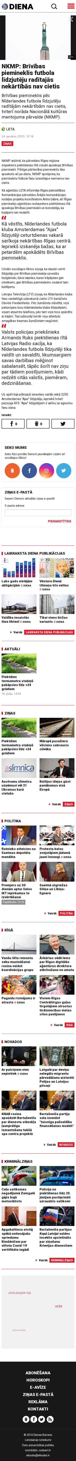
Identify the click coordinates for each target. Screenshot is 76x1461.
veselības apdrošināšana (33, 1316)
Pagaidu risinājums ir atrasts (18, 1000)
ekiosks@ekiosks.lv (38, 1455)
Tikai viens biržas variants (54, 620)
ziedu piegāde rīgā (19, 1292)
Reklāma (38, 1402)
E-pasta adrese (14, 505)
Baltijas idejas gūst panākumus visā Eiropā (55, 785)
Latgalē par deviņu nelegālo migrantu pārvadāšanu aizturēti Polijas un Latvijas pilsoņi (57, 1078)
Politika (12, 821)
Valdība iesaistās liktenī (16, 620)
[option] (38, 37)
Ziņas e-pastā (38, 1394)
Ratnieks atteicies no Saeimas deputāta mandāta (19, 853)
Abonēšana (38, 1373)
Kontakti (38, 1409)
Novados (13, 1042)
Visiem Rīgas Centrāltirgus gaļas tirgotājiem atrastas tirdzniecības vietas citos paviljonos (56, 1006)
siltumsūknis (52, 1334)
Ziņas (7, 143)
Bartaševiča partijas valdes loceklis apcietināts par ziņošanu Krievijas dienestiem (56, 1237)
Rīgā (8, 930)
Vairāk (17, 632)
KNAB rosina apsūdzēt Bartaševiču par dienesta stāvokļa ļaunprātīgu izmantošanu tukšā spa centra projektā (19, 1124)
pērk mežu (36, 1295)
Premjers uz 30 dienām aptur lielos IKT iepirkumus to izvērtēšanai (17, 891)
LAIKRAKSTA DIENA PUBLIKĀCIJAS (34, 553)
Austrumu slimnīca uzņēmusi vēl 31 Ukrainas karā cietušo (17, 787)
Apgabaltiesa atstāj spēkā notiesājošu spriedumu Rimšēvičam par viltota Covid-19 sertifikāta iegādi (17, 1240)
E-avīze (38, 1387)
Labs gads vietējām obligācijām (17, 583)
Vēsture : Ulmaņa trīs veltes (54, 585)
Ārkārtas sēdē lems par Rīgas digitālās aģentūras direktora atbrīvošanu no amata (57, 964)
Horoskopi (38, 1380)
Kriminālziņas (18, 1161)
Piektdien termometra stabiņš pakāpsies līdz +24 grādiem (17, 683)
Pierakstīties (59, 521)
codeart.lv (45, 1450)
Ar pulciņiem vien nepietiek (15, 1072)
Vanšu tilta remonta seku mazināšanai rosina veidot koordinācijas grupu (17, 964)
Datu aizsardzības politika (38, 1445)
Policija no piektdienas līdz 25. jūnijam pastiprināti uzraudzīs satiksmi (55, 1195)
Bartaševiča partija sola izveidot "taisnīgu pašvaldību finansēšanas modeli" (57, 1120)
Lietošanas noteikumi (38, 1439)
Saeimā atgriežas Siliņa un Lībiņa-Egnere (53, 889)
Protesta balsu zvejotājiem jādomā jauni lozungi (55, 853)
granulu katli (19, 1330)
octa (58, 1306)
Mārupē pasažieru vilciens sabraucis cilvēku (54, 745)
